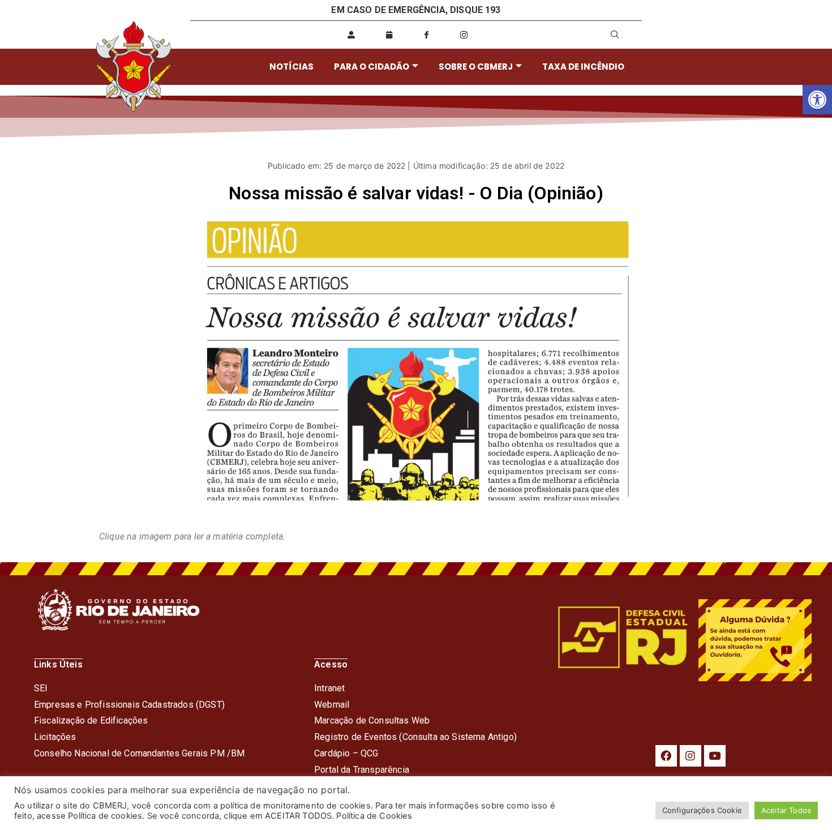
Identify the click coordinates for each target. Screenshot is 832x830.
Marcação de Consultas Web (372, 720)
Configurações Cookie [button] (702, 810)
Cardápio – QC (343, 753)
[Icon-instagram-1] (464, 34)
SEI (41, 688)
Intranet (329, 688)
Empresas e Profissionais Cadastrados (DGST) (129, 704)
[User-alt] (351, 34)
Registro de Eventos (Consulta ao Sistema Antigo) (415, 736)
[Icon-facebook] (426, 34)
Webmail (331, 704)
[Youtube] (715, 756)
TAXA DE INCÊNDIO (583, 66)
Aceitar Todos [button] (786, 810)
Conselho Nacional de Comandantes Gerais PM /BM (139, 753)
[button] (817, 99)
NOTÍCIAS (291, 66)
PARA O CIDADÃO (371, 66)
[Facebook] (666, 756)
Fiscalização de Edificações (91, 720)
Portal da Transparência (361, 769)
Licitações (55, 736)
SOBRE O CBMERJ (476, 66)
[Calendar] (388, 34)
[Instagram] (690, 756)
